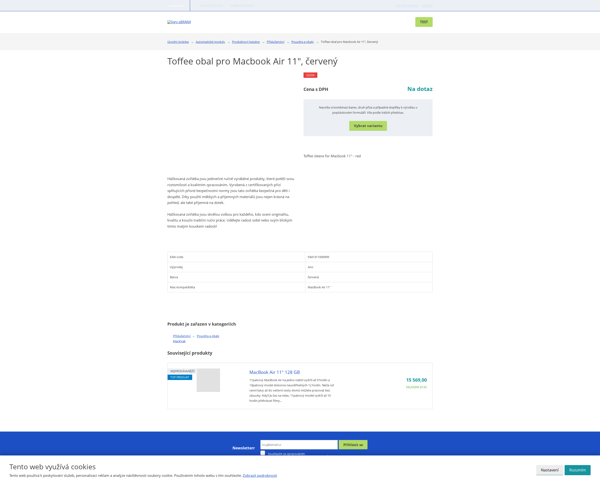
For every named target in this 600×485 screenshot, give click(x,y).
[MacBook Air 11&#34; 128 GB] (208, 390)
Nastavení (550, 470)
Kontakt (427, 5)
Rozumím (577, 470)
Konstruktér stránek (341, 21)
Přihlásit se (353, 444)
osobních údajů (316, 454)
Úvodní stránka (407, 5)
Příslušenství (182, 336)
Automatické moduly (298, 21)
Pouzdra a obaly (208, 336)
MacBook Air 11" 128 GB (274, 372)
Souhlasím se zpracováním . (298, 454)
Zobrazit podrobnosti (260, 475)
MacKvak (179, 341)
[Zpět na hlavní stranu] (179, 22)
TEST (424, 21)
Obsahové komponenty (253, 21)
